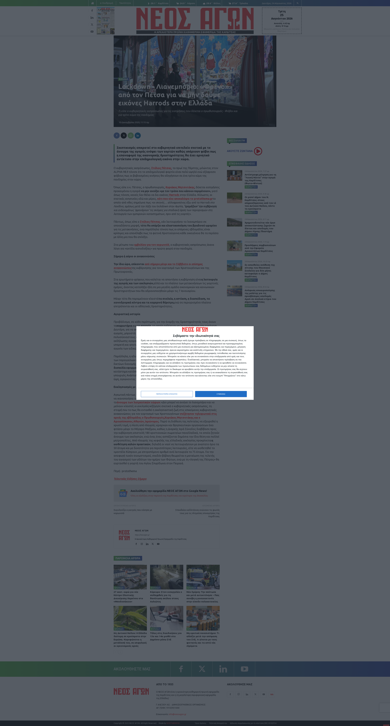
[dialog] (195, 363)
